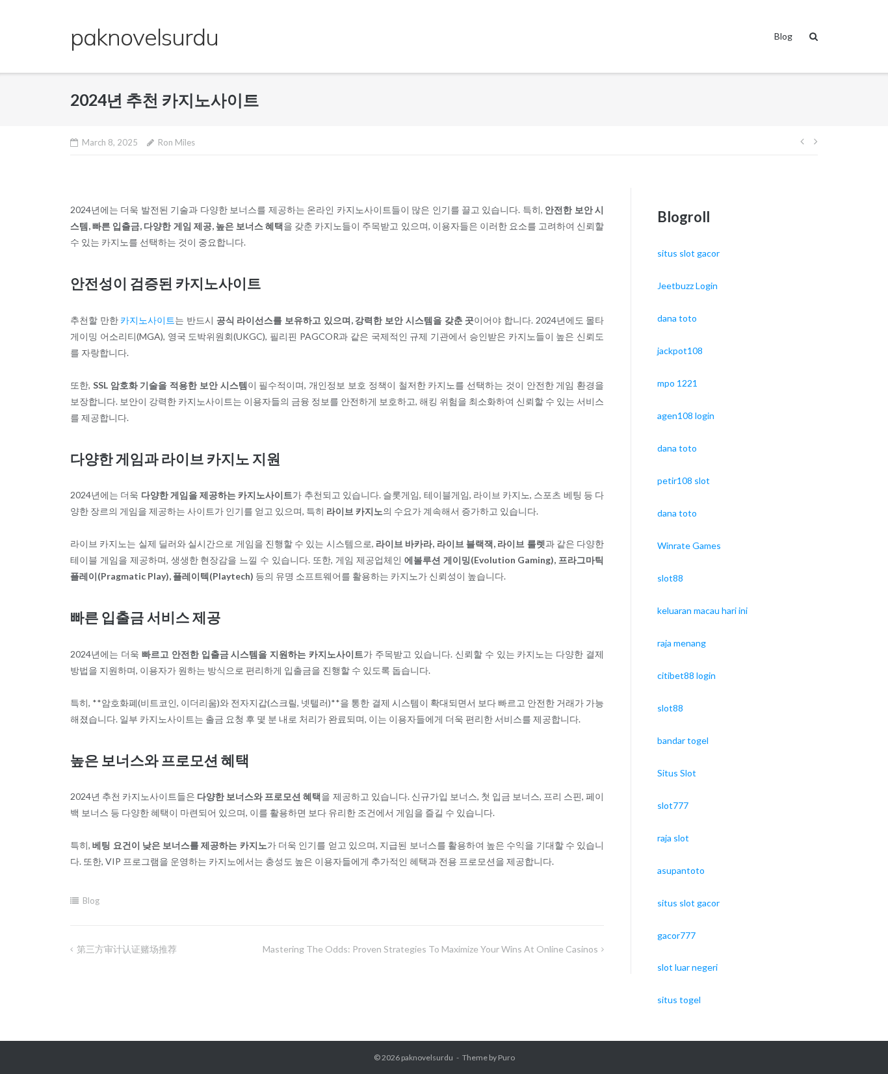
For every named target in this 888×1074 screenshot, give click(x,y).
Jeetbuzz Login (687, 285)
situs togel (679, 999)
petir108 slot (683, 480)
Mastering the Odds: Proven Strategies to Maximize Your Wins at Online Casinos (430, 948)
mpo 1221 (677, 383)
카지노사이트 (147, 320)
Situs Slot (676, 772)
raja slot (673, 837)
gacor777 (676, 935)
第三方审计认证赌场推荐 (127, 948)
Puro (506, 1057)
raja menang (681, 642)
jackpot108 (680, 350)
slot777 (672, 805)
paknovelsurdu (427, 1057)
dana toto (677, 318)
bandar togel (683, 740)
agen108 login (685, 415)
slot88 (670, 577)
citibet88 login (686, 675)
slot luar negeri (687, 967)
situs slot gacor (688, 253)
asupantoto (681, 870)
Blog (783, 36)
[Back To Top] (856, 1043)
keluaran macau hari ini (702, 610)
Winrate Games (689, 545)
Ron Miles (176, 142)
